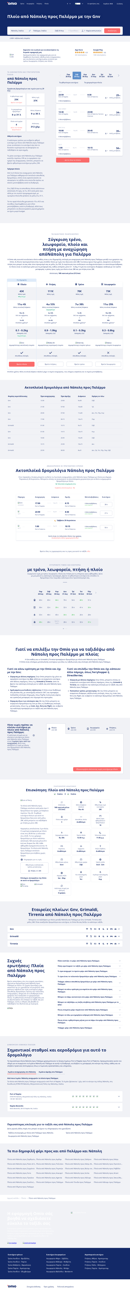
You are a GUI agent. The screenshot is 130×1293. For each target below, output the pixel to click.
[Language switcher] (79, 3)
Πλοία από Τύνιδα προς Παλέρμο (78, 1182)
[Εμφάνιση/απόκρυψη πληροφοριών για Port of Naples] (119, 1096)
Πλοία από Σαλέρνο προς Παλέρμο (49, 1182)
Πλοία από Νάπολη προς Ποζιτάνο (49, 1164)
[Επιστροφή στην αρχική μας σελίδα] (13, 3)
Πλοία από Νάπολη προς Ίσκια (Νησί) (108, 1178)
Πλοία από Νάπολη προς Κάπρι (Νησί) (80, 1164)
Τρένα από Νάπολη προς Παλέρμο (79, 1133)
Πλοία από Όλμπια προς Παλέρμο (20, 1187)
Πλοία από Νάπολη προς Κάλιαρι (78, 1178)
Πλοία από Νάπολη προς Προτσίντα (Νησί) (110, 1164)
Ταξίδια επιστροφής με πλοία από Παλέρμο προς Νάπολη (30, 1133)
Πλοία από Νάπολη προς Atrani (106, 1173)
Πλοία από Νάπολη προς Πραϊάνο (20, 1178)
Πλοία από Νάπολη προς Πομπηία (49, 1168)
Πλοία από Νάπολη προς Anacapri (49, 1173)
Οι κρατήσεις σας (93, 3)
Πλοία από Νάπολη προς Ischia (77, 1173)
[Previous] (34, 592)
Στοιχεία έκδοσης (34, 1287)
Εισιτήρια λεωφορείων (56, 1255)
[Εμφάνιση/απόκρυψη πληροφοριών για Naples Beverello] (119, 1107)
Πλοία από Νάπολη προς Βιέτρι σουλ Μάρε (82, 1168)
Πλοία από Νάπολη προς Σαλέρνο (78, 1159)
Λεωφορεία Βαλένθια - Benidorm (59, 1271)
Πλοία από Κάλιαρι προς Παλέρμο (107, 1182)
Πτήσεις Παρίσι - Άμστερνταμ (96, 1268)
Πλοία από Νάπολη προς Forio (19, 1173)
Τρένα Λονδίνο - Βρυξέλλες (19, 1258)
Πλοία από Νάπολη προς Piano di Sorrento (24, 1164)
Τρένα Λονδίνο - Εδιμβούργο (19, 1271)
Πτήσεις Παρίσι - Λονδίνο (95, 1262)
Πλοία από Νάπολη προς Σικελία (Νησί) (22, 1182)
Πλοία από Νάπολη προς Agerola (49, 1178)
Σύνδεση (120, 4)
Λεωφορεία (30, 4)
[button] (60, 30)
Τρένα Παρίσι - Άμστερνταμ (19, 1268)
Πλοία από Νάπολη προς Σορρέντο (21, 1168)
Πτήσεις (39, 4)
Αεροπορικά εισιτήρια (94, 1255)
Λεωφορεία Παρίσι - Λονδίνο (58, 1265)
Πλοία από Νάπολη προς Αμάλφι (49, 1159)
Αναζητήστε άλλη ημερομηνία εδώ (65, 538)
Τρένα (22, 4)
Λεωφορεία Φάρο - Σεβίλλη (57, 1258)
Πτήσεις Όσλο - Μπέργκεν (95, 1265)
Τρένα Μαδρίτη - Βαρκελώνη (19, 1265)
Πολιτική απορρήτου (65, 1287)
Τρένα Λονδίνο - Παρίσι (17, 1262)
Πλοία (46, 4)
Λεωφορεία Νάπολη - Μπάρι (57, 1268)
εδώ (88, 551)
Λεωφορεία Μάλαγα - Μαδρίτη (58, 1262)
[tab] (68, 82)
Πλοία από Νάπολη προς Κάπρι (106, 1159)
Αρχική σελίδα (13, 1198)
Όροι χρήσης (49, 1287)
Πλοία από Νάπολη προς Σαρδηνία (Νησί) (23, 1159)
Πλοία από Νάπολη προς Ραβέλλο (107, 1168)
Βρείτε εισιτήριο (16, 102)
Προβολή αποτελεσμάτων (63, 488)
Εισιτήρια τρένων (15, 1255)
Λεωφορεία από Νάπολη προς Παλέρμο (23, 1136)
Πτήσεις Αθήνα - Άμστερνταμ (96, 1258)
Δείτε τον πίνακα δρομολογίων (16, 129)
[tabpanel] (85, 753)
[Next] (118, 75)
